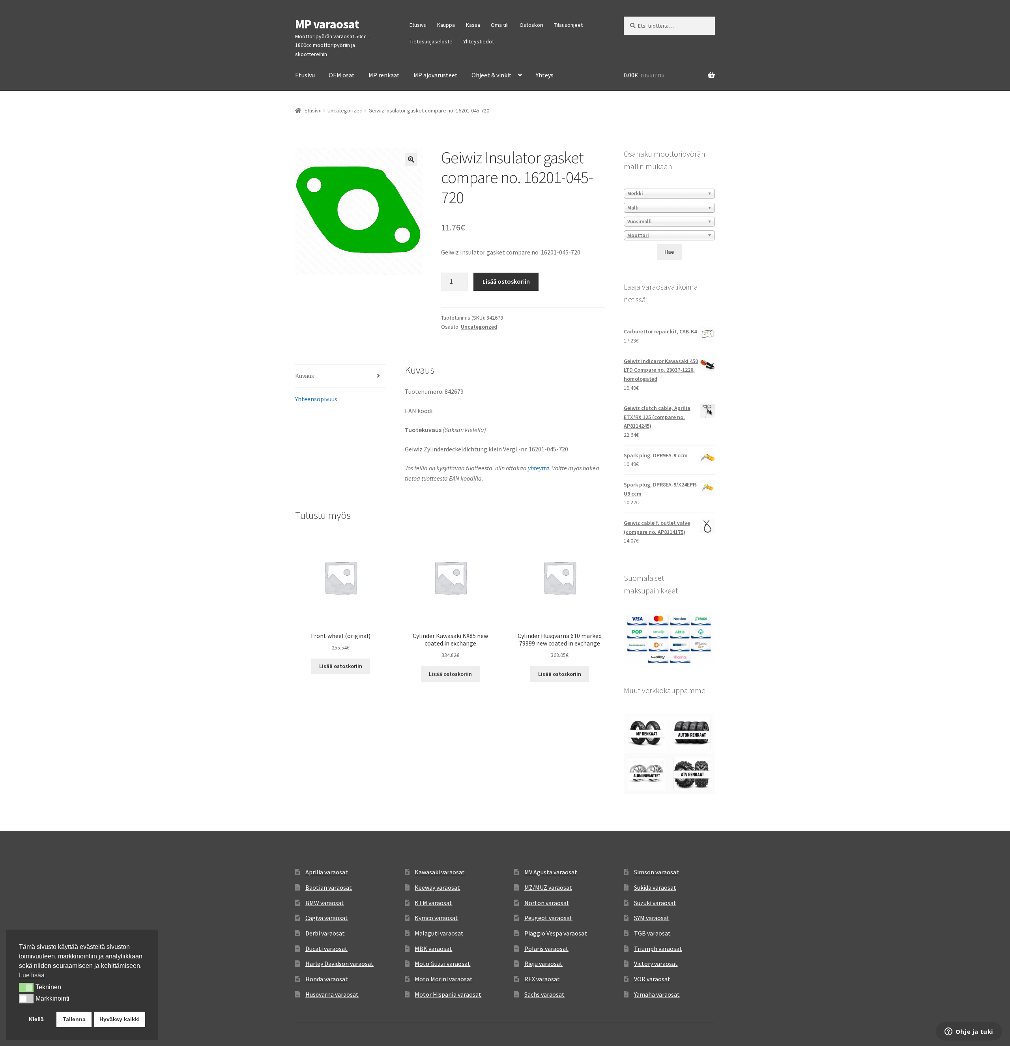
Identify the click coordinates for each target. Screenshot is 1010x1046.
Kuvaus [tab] (304, 376)
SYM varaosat (652, 918)
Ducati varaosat (326, 948)
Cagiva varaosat (326, 918)
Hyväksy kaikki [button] (119, 1019)
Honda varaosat (326, 979)
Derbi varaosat (325, 933)
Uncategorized (345, 110)
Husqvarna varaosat (332, 994)
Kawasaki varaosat (440, 872)
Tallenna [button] (74, 1019)
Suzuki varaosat (655, 903)
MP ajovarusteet (435, 75)
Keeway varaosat (437, 887)
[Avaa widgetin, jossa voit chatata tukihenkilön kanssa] (968, 1032)
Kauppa (446, 24)
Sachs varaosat (544, 994)
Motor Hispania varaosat (448, 994)
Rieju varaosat (543, 963)
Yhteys (545, 75)
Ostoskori (531, 24)
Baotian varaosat (328, 887)
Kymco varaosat (436, 918)
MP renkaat (384, 75)
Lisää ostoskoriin (506, 281)
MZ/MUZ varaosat (548, 887)
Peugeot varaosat (548, 918)
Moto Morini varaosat (444, 979)
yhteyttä (538, 468)
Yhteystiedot (478, 41)
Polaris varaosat (546, 948)
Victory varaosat (656, 963)
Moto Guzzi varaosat (442, 963)
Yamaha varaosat (657, 994)
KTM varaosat (433, 903)
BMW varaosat (324, 903)
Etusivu (418, 24)
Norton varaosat (546, 903)
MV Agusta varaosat (550, 872)
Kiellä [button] (36, 1019)
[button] (411, 159)
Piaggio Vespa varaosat (555, 933)
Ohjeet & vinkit (491, 75)
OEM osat (342, 75)
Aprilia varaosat (326, 872)
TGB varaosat (652, 933)
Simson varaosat (656, 872)
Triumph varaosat (658, 948)
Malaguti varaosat (439, 933)
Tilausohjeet (568, 24)
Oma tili (500, 24)
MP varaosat (327, 24)
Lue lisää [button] (32, 975)
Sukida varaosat (655, 887)
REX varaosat (542, 979)
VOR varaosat (652, 979)
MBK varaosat (433, 948)
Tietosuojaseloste (431, 41)
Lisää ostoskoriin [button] (340, 666)
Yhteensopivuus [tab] (316, 399)
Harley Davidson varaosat (339, 963)
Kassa (473, 24)
